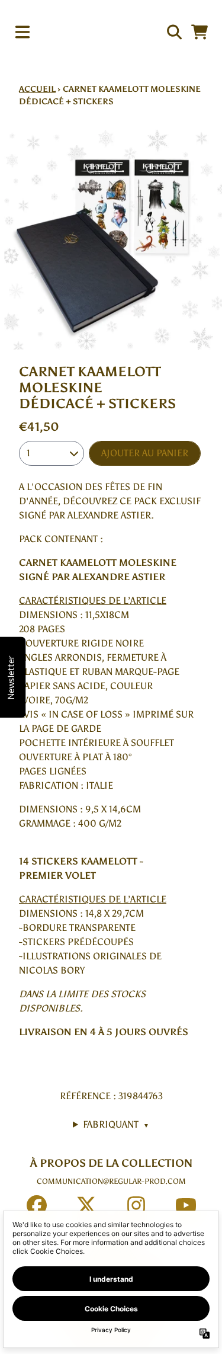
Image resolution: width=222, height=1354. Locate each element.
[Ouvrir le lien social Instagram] (136, 1205)
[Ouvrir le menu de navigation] (22, 32)
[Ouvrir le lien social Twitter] (86, 1205)
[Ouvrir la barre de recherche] (173, 32)
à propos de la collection (111, 1163)
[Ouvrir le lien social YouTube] (186, 1205)
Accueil (37, 89)
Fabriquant (116, 1124)
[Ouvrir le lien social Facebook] (37, 1205)
